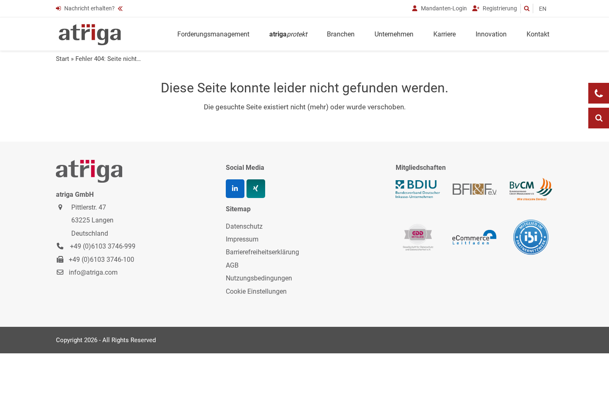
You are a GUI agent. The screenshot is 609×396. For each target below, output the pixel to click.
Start (62, 59)
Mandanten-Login (443, 8)
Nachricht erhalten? (89, 8)
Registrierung (499, 8)
